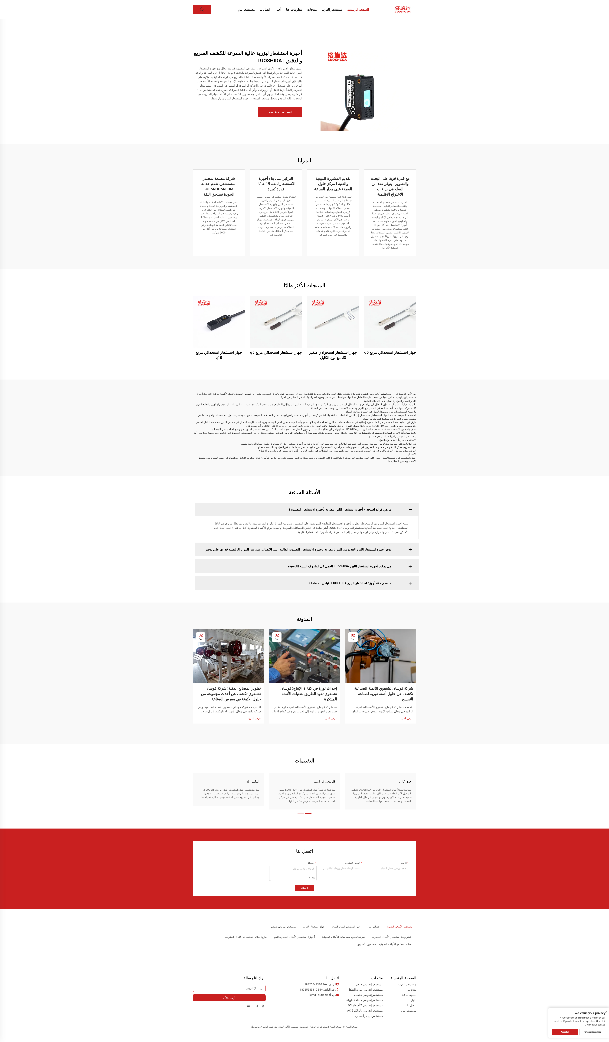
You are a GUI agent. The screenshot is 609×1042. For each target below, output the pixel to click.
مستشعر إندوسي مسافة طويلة (364, 1000)
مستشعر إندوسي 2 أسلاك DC (365, 1005)
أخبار (278, 9)
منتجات (312, 9)
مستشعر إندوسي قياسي (368, 994)
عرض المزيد (406, 718)
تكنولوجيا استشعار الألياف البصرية (391, 936)
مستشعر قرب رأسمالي (369, 1016)
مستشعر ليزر (246, 9)
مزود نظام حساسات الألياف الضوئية (246, 936)
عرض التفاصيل (390, 321)
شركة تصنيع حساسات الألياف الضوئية (343, 936)
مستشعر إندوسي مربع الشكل (365, 989)
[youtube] (263, 1006)
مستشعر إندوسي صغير (369, 984)
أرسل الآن (229, 997)
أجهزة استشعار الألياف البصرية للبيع (294, 936)
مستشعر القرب (332, 9)
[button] (308, 813)
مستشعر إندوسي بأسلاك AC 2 (365, 1010)
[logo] (403, 9)
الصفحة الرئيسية (358, 9)
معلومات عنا (294, 9)
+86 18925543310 (315, 984)
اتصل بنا (265, 9)
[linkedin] (248, 1006)
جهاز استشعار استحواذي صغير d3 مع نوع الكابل (333, 355)
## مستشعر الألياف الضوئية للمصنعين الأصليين (384, 944)
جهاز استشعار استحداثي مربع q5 (390, 352)
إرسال (304, 887)
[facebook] (257, 1006)
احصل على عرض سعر (280, 111)
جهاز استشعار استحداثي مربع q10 (219, 355)
